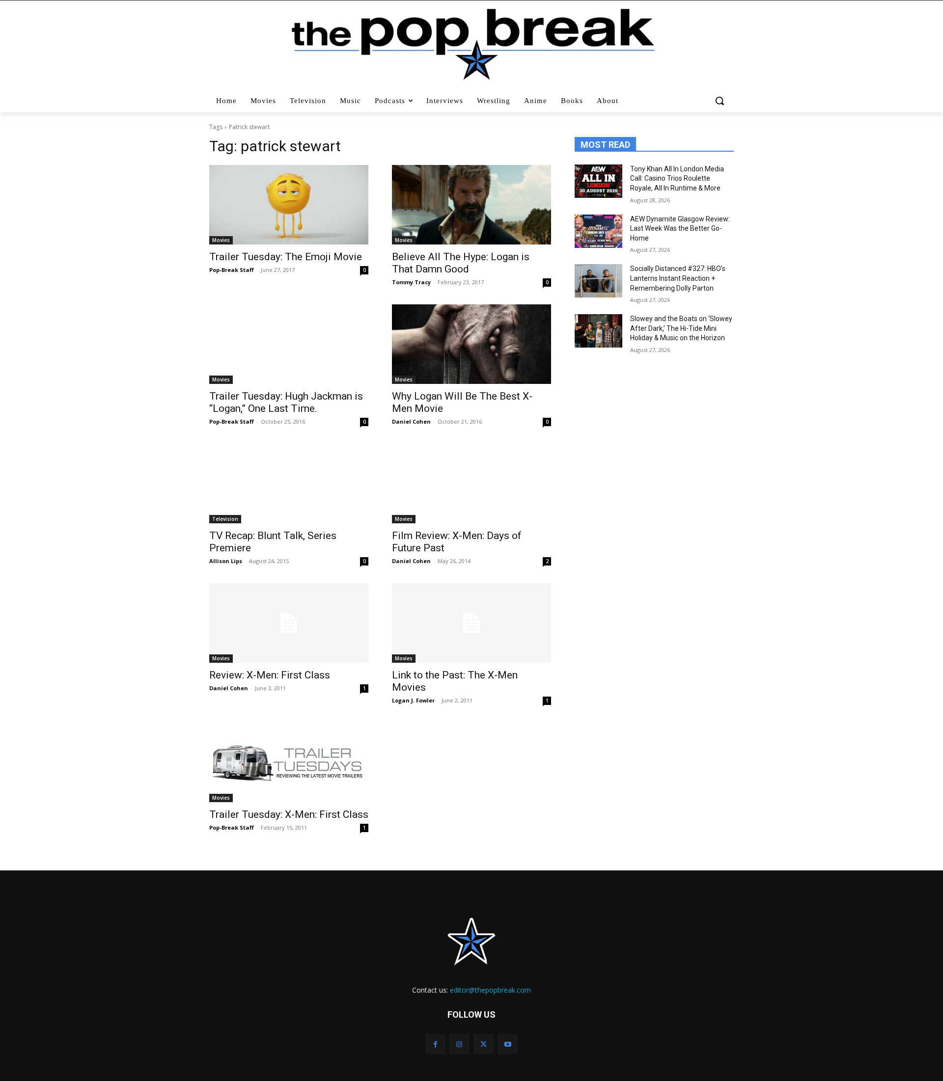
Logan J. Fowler (413, 700)
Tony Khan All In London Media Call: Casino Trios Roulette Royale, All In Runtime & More (677, 178)
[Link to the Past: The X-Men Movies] (471, 623)
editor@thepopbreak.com (490, 990)
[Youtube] (507, 1044)
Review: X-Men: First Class (269, 675)
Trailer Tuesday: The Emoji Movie (285, 257)
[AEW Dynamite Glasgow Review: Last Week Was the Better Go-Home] (598, 231)
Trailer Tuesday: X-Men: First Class (288, 814)
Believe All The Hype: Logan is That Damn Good (460, 263)
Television (225, 518)
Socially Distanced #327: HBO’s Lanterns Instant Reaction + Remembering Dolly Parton (677, 278)
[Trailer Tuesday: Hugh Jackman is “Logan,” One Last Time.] (288, 344)
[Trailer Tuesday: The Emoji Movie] (288, 204)
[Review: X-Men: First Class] (288, 623)
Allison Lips (225, 561)
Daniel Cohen (411, 421)
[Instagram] (459, 1044)
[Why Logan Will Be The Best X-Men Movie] (471, 344)
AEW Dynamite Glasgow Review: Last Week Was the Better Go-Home (680, 228)
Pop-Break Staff (231, 269)
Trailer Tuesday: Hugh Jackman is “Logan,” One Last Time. (286, 402)
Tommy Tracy (411, 282)
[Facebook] (435, 1044)
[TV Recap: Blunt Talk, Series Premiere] (288, 483)
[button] (721, 100)
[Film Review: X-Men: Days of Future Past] (471, 483)
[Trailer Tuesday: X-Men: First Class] (288, 762)
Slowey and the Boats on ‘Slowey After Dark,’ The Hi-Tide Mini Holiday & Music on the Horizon (681, 328)
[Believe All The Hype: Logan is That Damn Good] (471, 204)
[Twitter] (483, 1044)
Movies (221, 240)
